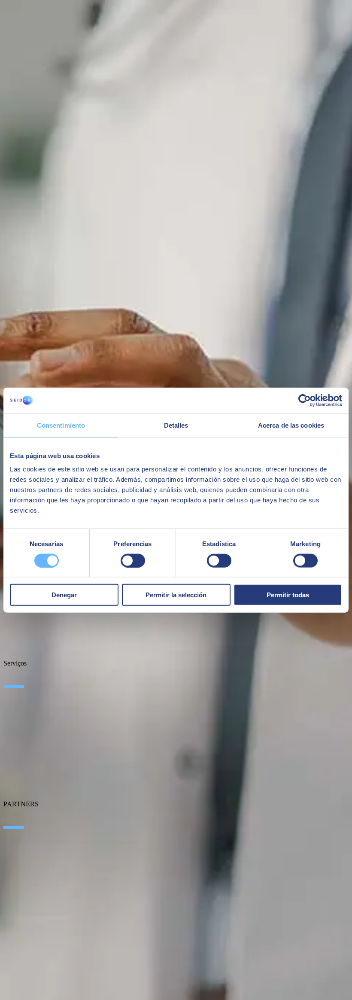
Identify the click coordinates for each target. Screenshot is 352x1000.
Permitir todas (288, 595)
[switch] (133, 560)
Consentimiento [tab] (61, 425)
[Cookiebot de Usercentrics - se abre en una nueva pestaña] (304, 400)
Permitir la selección (176, 595)
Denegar (64, 595)
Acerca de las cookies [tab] (291, 425)
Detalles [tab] (176, 425)
